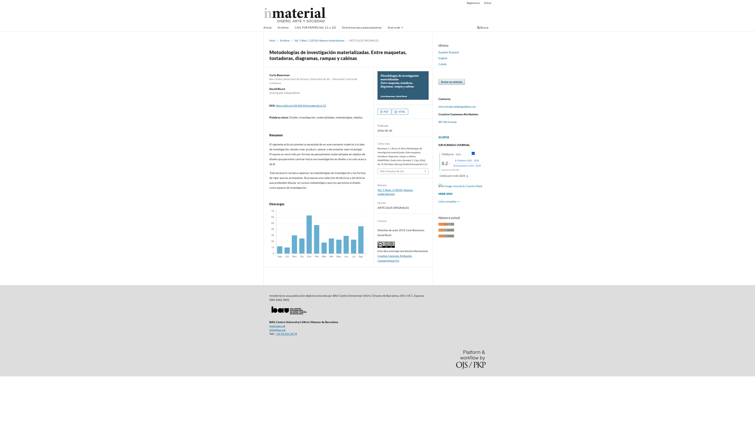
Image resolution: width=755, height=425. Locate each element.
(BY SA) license (447, 122)
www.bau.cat (277, 326)
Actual (267, 27)
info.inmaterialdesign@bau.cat (457, 106)
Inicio (272, 40)
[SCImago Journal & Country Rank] (460, 186)
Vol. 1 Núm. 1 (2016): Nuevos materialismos (319, 40)
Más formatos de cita (392, 171)
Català (442, 64)
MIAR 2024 (445, 193)
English (442, 58)
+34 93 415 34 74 (286, 333)
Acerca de (394, 27)
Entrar (488, 3)
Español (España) (448, 52)
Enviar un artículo (451, 81)
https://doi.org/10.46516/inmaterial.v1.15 (301, 105)
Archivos (283, 27)
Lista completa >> (449, 201)
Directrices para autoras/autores (362, 27)
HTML (401, 111)
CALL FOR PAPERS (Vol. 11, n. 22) (315, 27)
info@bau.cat (277, 330)
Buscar (484, 27)
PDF (386, 111)
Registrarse (473, 3)
